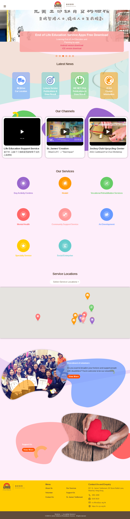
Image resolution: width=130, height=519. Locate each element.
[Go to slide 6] (73, 56)
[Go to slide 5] (69, 56)
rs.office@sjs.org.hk (99, 503)
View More (74, 376)
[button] (92, 321)
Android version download (65, 45)
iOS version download (65, 48)
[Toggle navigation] (5, 6)
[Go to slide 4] (66, 56)
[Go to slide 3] (63, 56)
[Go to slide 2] (60, 56)
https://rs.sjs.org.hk (99, 506)
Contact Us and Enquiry (99, 484)
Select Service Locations (65, 282)
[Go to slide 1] (56, 56)
